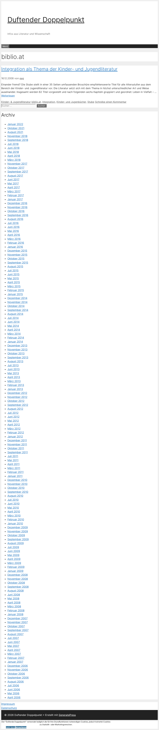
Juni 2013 (13, 369)
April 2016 (13, 234)
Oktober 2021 (15, 128)
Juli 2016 (13, 223)
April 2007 (13, 650)
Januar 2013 (15, 389)
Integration (48, 101)
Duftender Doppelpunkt (45, 19)
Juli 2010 (13, 499)
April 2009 (13, 559)
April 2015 (13, 282)
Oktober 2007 (16, 626)
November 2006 (17, 669)
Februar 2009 (16, 566)
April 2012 (13, 424)
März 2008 (14, 606)
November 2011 (17, 444)
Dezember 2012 (17, 393)
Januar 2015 (15, 294)
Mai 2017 (13, 183)
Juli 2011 (12, 456)
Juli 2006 (13, 685)
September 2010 (17, 491)
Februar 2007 (15, 657)
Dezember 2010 (17, 479)
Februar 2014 (15, 337)
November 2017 (17, 163)
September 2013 (17, 357)
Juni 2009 (13, 551)
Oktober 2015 (15, 258)
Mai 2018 (13, 151)
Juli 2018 (12, 144)
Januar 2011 (15, 476)
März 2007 (14, 653)
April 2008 (13, 602)
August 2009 (15, 543)
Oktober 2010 (16, 487)
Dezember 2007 (17, 618)
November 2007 (17, 622)
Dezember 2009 (17, 527)
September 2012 (17, 404)
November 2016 (17, 207)
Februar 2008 (15, 610)
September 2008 (18, 586)
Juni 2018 (13, 147)
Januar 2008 (15, 614)
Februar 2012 (15, 432)
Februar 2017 (15, 195)
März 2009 (14, 563)
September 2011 (17, 452)
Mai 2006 (13, 693)
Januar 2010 (15, 523)
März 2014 (14, 333)
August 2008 (15, 590)
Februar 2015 (15, 290)
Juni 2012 (13, 416)
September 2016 (17, 215)
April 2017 (13, 187)
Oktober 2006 (16, 673)
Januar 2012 (15, 436)
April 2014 (13, 329)
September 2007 (18, 630)
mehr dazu (10, 727)
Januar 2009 (15, 570)
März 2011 (13, 468)
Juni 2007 (13, 642)
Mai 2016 (13, 231)
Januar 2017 (15, 199)
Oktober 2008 (16, 582)
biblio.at (36, 101)
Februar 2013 (15, 385)
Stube (90, 101)
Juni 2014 (13, 321)
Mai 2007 (13, 646)
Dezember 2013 (17, 345)
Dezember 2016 (17, 203)
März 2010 (14, 515)
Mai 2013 (13, 373)
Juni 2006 (13, 689)
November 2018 (17, 136)
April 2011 (13, 464)
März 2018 (13, 159)
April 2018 (13, 155)
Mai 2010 (13, 507)
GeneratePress (67, 715)
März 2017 (13, 191)
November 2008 (17, 578)
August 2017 (15, 175)
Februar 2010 (15, 519)
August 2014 (15, 313)
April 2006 (13, 697)
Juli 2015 (12, 270)
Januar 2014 (15, 341)
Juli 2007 (13, 638)
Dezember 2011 (17, 440)
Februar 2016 (15, 242)
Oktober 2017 (15, 167)
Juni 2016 (13, 227)
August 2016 (15, 219)
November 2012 (17, 397)
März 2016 (14, 238)
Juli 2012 (12, 412)
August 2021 (15, 132)
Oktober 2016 (16, 211)
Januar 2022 (15, 124)
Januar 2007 (15, 661)
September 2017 (17, 171)
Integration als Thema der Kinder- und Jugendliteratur (59, 69)
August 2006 (15, 681)
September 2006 (18, 677)
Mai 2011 (12, 460)
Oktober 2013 (16, 353)
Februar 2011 (15, 472)
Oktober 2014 (16, 306)
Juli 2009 (13, 547)
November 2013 (17, 349)
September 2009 (18, 539)
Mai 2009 (13, 555)
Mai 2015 (13, 278)
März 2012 (13, 428)
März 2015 (13, 286)
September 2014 (17, 310)
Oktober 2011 (15, 448)
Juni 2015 (13, 274)
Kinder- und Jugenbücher (71, 101)
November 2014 (17, 302)
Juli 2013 (13, 365)
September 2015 (17, 262)
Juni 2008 (13, 594)
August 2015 (15, 266)
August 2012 (15, 408)
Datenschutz (9, 708)
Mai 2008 (13, 598)
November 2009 (17, 531)
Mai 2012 (13, 420)
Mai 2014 (13, 325)
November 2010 (17, 484)
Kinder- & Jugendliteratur (16, 101)
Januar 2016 (15, 246)
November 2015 (17, 254)
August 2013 (15, 361)
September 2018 (17, 140)
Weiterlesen (8, 95)
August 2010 (15, 495)
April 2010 (13, 511)
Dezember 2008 (17, 574)
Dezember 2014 (17, 298)
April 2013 (13, 377)
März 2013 (14, 381)
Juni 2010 (13, 503)
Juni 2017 (13, 179)
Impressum (8, 704)
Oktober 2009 (16, 535)
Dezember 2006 (17, 665)
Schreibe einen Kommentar (110, 101)
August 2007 (15, 634)
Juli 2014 (13, 318)
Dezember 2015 (17, 250)
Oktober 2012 (15, 400)
